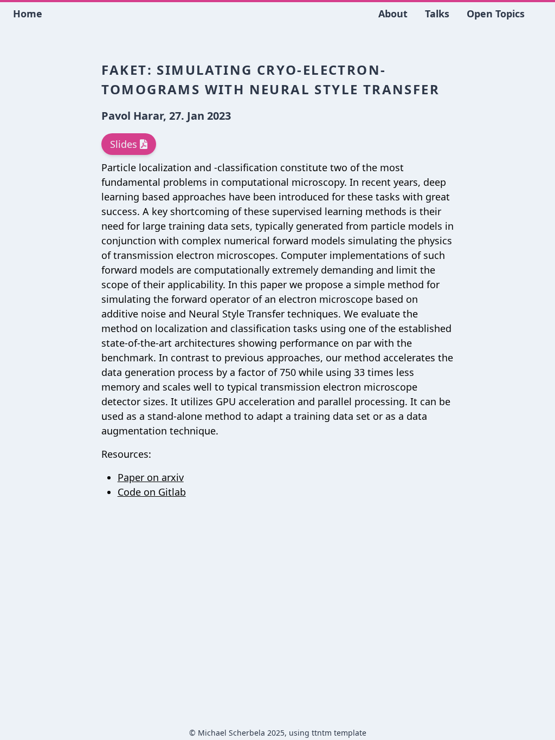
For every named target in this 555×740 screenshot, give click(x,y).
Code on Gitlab (152, 491)
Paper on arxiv (151, 477)
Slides (125, 144)
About (393, 13)
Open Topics (496, 13)
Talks (437, 13)
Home (27, 13)
